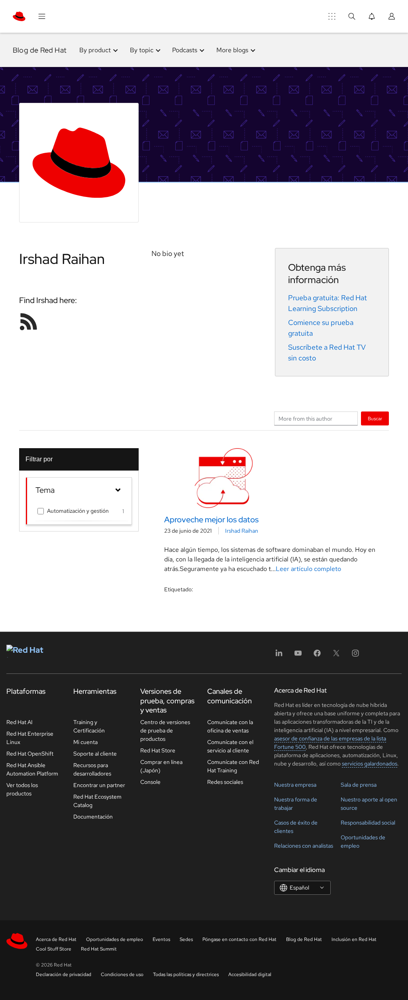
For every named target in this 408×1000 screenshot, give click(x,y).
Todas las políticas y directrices (186, 974)
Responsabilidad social (368, 822)
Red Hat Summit (99, 949)
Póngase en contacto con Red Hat (239, 939)
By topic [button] (141, 50)
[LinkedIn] (279, 656)
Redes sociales (225, 781)
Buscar (375, 418)
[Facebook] (317, 656)
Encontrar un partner (99, 785)
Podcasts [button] (184, 50)
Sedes (186, 939)
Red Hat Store (157, 750)
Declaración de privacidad (63, 974)
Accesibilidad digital (249, 974)
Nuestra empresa (295, 784)
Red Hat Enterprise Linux (29, 738)
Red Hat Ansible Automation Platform (32, 769)
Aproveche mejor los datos (211, 519)
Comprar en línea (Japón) (161, 766)
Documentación (93, 816)
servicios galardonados (369, 763)
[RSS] (28, 321)
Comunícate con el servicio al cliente (230, 746)
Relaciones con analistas (303, 845)
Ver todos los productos (22, 789)
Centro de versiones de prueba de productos (165, 730)
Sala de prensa (359, 784)
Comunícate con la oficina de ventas (230, 726)
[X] (336, 656)
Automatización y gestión (78, 510)
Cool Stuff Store (53, 949)
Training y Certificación (89, 726)
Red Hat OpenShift (29, 753)
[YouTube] (298, 656)
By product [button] (95, 50)
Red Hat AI (19, 722)
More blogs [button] (232, 50)
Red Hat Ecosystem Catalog (97, 801)
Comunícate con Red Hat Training (233, 766)
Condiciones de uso (122, 974)
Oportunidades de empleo (114, 939)
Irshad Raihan (241, 530)
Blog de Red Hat (40, 50)
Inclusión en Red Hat (354, 939)
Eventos (161, 939)
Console (150, 781)
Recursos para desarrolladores (92, 769)
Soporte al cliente (95, 753)
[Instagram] (355, 656)
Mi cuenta (85, 742)
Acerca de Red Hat (56, 939)
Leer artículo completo (308, 569)
